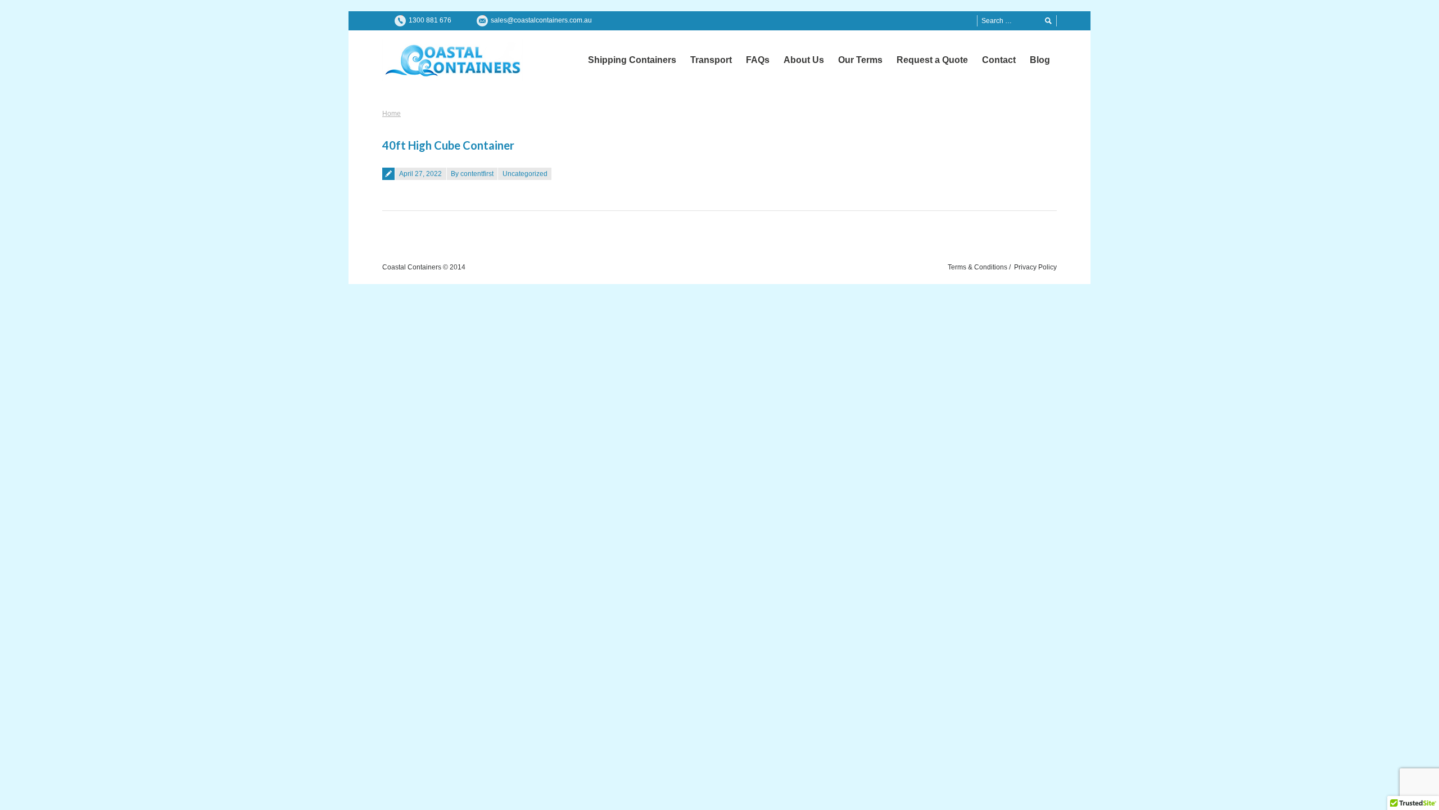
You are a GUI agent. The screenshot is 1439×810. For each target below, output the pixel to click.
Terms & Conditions (977, 267)
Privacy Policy (1035, 267)
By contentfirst (472, 174)
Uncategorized (525, 174)
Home (391, 114)
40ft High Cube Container (448, 145)
